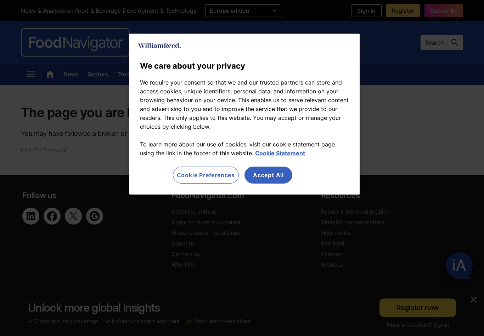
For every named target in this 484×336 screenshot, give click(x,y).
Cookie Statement (280, 153)
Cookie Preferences (206, 175)
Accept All (268, 175)
